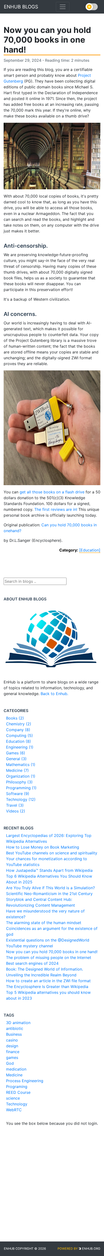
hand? (15, 530)
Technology (16, 1104)
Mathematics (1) (20, 764)
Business (14, 1034)
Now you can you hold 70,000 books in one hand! (51, 951)
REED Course (18, 1092)
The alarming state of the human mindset (43, 922)
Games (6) (15, 753)
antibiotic (14, 1028)
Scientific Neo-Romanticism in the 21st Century (49, 893)
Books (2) (15, 718)
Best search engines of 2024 (32, 963)
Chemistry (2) (18, 723)
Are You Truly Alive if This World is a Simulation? (50, 887)
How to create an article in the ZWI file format (48, 980)
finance (12, 1051)
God (10, 1063)
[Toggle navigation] (62, 7)
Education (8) (18, 741)
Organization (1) (20, 776)
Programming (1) (21, 787)
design (12, 1045)
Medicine (14, 1074)
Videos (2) (15, 811)
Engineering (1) (19, 747)
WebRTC (14, 1109)
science (13, 1098)
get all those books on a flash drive (52, 492)
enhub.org (91, 1248)
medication (16, 1069)
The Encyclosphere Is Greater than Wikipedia (47, 986)
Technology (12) (21, 799)
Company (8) (18, 729)
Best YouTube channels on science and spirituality (51, 852)
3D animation (18, 1022)
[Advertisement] (52, 1178)
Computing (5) (19, 735)
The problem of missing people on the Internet (48, 957)
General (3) (16, 758)
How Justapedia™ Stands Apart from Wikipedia (49, 870)
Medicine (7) (17, 770)
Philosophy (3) (19, 782)
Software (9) (17, 793)
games (12, 1057)
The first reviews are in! (55, 509)
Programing (16, 1086)
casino (12, 1040)
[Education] (89, 550)
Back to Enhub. (54, 693)
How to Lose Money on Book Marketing (42, 847)
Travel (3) (15, 805)
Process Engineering (24, 1080)
